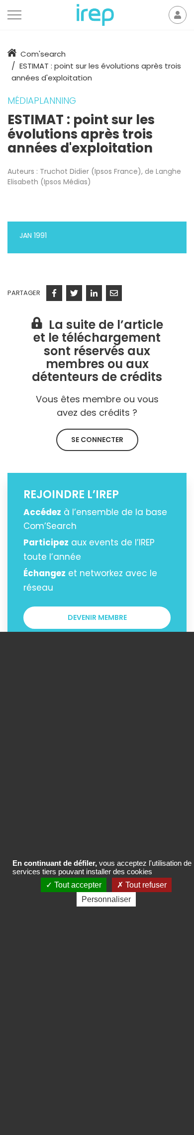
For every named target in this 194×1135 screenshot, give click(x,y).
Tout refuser (145, 885)
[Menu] (14, 15)
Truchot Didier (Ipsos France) (90, 171)
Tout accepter (76, 885)
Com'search (43, 54)
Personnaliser (106, 899)
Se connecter (97, 440)
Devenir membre (97, 617)
